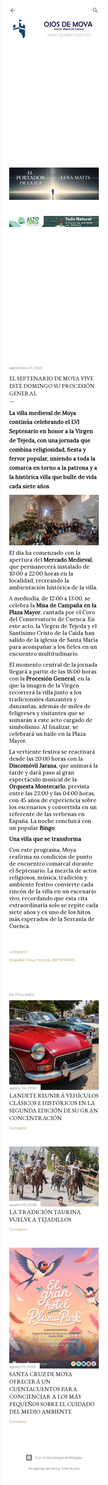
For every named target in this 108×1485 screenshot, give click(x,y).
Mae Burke (70, 1468)
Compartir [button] (18, 952)
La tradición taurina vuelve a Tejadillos (45, 1215)
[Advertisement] (54, 96)
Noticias (43, 960)
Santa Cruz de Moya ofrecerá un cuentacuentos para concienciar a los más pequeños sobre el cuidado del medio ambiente (51, 1392)
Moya (31, 960)
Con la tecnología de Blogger (58, 1457)
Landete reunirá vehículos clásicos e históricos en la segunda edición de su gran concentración (53, 1107)
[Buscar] (95, 9)
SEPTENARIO (63, 960)
